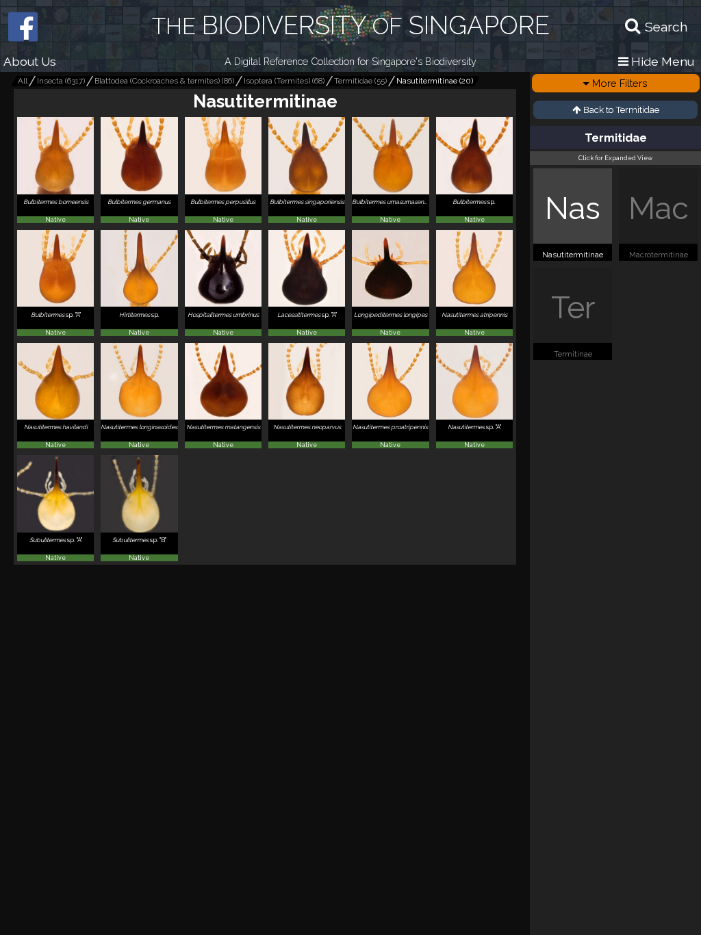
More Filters (620, 83)
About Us (29, 61)
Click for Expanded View (615, 158)
